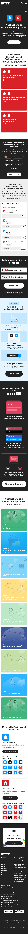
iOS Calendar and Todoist (20, 877)
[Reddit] (23, 928)
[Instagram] (11, 928)
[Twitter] (17, 928)
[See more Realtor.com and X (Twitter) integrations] (7, 817)
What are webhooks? (6, 898)
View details (6, 215)
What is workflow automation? (8, 894)
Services (3, 860)
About (19, 922)
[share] (26, 10)
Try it (23, 215)
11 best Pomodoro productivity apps (9, 900)
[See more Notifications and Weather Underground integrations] (7, 762)
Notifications (12, 25)
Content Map (4, 870)
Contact (9, 922)
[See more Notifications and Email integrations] (18, 772)
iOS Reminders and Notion (20, 875)
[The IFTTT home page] (5, 3)
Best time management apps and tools (10, 892)
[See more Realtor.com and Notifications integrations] (7, 807)
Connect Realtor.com (10, 798)
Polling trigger (10, 212)
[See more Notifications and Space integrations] (7, 772)
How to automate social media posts (9, 904)
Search (3, 872)
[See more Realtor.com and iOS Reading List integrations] (18, 817)
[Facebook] (4, 928)
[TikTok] (20, 928)
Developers (6, 920)
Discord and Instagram (19, 860)
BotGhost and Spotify (19, 871)
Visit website (5, 793)
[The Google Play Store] (19, 911)
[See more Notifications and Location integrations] (7, 767)
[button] (26, 4)
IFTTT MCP (3, 866)
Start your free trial (14, 484)
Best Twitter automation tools (8, 889)
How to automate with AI (7, 887)
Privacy (14, 922)
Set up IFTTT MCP (14, 174)
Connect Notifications (10, 751)
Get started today (14, 42)
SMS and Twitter (17, 873)
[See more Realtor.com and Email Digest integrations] (18, 807)
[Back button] (2, 10)
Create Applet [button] (14, 286)
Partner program (20, 920)
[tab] (2, 203)
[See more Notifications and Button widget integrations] (18, 767)
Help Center (4, 868)
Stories (3, 862)
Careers (13, 920)
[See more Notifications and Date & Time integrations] (18, 762)
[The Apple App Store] (8, 911)
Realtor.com (7, 27)
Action (9, 223)
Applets (3, 864)
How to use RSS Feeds (6, 896)
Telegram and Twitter (19, 879)
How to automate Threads (7, 902)
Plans (2, 874)
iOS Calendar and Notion (19, 862)
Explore (3, 858)
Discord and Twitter (18, 881)
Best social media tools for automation (10, 906)
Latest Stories (5, 885)
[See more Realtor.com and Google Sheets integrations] (18, 812)
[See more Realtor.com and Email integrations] (7, 812)
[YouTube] (14, 928)
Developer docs (5, 876)
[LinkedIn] (7, 928)
